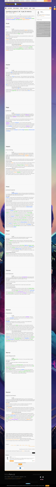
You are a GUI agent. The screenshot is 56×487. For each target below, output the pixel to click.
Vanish (33, 245)
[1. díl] (12, 445)
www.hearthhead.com (9, 439)
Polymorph (19, 165)
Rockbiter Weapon (31, 288)
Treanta (29, 47)
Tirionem (15, 172)
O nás (25, 476)
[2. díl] (15, 445)
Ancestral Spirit (32, 290)
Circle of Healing (29, 212)
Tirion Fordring (22, 18)
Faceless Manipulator (14, 419)
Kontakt (12, 476)
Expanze (21, 8)
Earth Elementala (20, 291)
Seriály (30, 8)
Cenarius (12, 18)
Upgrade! (22, 369)
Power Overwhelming (18, 338)
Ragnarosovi (10, 407)
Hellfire (17, 325)
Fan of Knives (22, 245)
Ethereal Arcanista (31, 129)
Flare (15, 18)
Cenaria (20, 45)
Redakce (8, 476)
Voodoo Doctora (24, 219)
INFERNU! (7, 212)
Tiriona (12, 162)
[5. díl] (23, 445)
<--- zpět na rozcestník (31, 446)
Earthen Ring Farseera (17, 219)
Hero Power (15, 211)
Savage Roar (21, 47)
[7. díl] (29, 445)
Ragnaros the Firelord (26, 19)
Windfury (17, 290)
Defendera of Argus (18, 248)
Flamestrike (17, 215)
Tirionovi (26, 155)
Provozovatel (16, 476)
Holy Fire (10, 223)
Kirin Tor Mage (21, 129)
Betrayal (33, 18)
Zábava (33, 8)
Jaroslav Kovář (10, 478)
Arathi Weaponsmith (19, 19)
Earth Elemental (8, 19)
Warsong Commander (22, 371)
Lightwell (14, 226)
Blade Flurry (26, 245)
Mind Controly (10, 416)
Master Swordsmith (11, 339)
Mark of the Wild (16, 49)
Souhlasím (47, 485)
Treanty (19, 33)
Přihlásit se (20, 464)
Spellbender (18, 18)
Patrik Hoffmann (19, 478)
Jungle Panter (14, 90)
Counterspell (18, 114)
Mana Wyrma (26, 129)
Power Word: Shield (17, 225)
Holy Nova (15, 223)
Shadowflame (13, 19)
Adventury (26, 8)
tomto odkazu (43, 15)
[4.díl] (20, 445)
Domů (6, 476)
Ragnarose (11, 418)
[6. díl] (26, 445)
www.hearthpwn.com (16, 439)
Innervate (30, 46)
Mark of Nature (21, 49)
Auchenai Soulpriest (28, 18)
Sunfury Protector (13, 415)
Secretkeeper (8, 130)
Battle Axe (10, 369)
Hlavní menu (10, 8)
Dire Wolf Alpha (16, 339)
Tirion (11, 169)
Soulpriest (7, 197)
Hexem (22, 165)
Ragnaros (7, 403)
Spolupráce (21, 476)
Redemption (19, 172)
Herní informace (16, 8)
